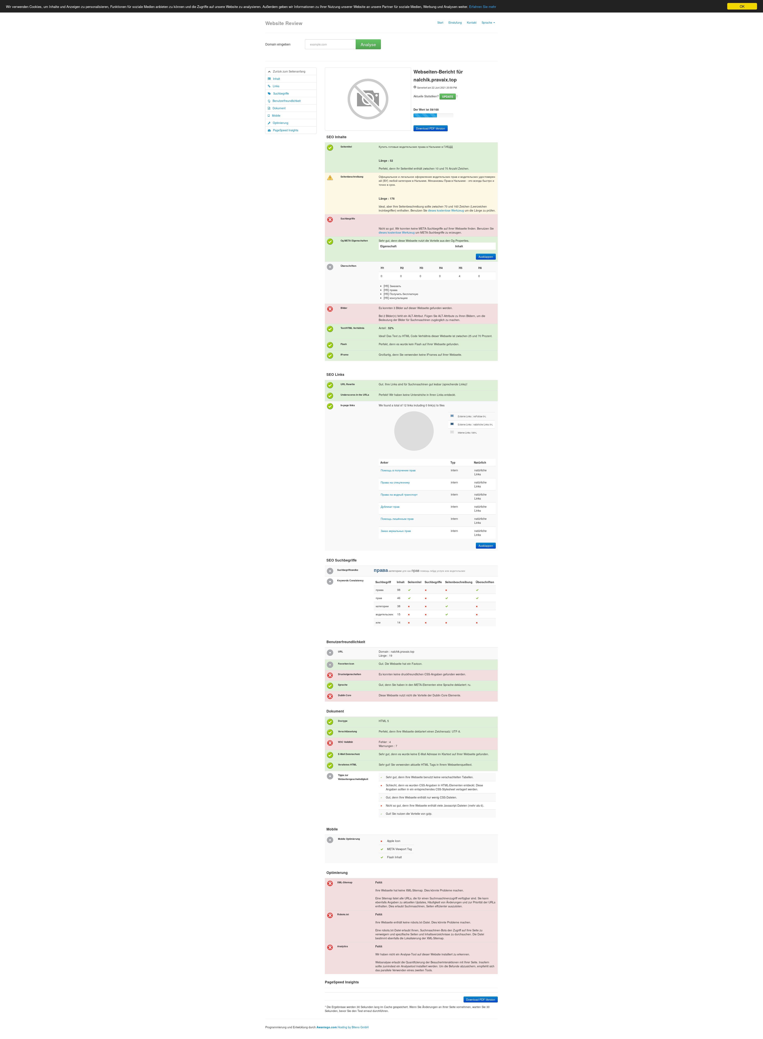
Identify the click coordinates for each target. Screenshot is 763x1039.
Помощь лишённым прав (397, 519)
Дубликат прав (390, 506)
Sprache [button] (487, 22)
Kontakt (471, 22)
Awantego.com (327, 1027)
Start (440, 22)
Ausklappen (485, 257)
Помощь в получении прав (398, 470)
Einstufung (455, 22)
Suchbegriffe (280, 93)
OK (742, 6)
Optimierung (279, 123)
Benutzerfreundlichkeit (285, 101)
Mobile (275, 115)
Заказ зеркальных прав (396, 531)
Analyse (368, 44)
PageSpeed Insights (284, 130)
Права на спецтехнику (395, 482)
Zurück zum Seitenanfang (288, 71)
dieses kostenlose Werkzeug (446, 210)
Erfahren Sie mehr (482, 6)
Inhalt (275, 79)
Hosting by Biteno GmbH (353, 1027)
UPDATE (447, 97)
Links (274, 86)
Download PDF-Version (430, 128)
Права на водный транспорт (399, 494)
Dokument (278, 108)
